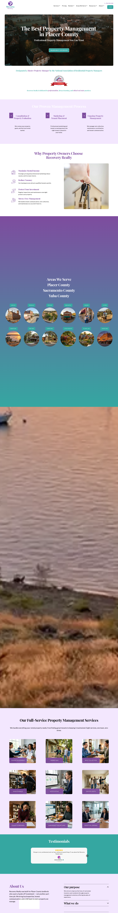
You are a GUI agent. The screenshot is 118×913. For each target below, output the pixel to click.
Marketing (54, 760)
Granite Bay (13, 328)
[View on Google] (59, 861)
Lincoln (13, 305)
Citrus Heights (68, 328)
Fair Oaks (31, 328)
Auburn (86, 305)
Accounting (54, 791)
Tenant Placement (18, 760)
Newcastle (68, 305)
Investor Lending (90, 825)
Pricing (64, 6)
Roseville (31, 305)
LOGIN (110, 7)
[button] (31, 857)
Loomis (105, 305)
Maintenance (18, 791)
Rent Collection (91, 760)
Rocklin (50, 305)
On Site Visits (91, 791)
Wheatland (105, 328)
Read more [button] (59, 857)
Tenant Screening (18, 825)
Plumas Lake (86, 328)
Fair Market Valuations (56, 825)
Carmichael (50, 328)
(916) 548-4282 (109, 3)
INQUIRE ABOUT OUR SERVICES (59, 50)
